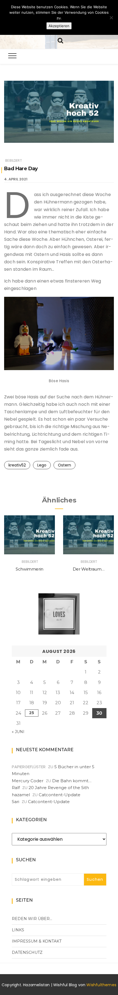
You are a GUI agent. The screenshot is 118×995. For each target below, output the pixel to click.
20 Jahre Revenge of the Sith (59, 787)
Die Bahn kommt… (71, 780)
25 (31, 712)
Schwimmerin (29, 569)
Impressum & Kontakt (36, 941)
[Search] (60, 40)
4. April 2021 (15, 179)
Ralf (16, 787)
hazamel (21, 794)
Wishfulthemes (101, 985)
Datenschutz (27, 952)
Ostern (64, 465)
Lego (41, 465)
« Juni (18, 731)
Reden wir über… (32, 918)
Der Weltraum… (88, 569)
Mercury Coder (27, 780)
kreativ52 (17, 465)
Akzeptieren (59, 26)
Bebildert (13, 160)
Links (18, 929)
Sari (15, 801)
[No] (111, 17)
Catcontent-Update (59, 794)
